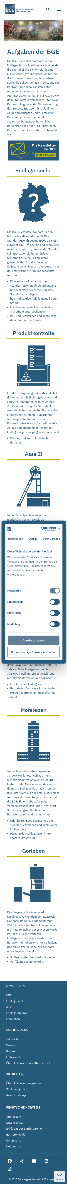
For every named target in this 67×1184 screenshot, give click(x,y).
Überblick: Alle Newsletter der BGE (28, 1063)
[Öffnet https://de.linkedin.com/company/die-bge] (46, 1161)
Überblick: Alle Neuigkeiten (23, 1083)
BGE (9, 995)
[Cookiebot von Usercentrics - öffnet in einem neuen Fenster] (45, 528)
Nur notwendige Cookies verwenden (33, 652)
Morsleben (13, 1019)
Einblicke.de (14, 1057)
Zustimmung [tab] (15, 538)
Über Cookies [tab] (51, 538)
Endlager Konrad (17, 1013)
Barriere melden (16, 1134)
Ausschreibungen (17, 1095)
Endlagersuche (15, 1001)
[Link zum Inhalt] (33, 202)
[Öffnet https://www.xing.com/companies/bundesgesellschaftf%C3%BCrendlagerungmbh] (22, 1161)
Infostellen (13, 1039)
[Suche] (47, 9)
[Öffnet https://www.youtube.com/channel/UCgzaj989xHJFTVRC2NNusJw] (34, 1161)
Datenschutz (14, 1122)
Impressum (13, 1116)
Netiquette (13, 1146)
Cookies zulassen (33, 640)
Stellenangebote (16, 1089)
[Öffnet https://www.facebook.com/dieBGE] (10, 1161)
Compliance (13, 1140)
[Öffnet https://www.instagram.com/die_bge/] (9, 1169)
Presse (10, 1045)
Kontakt (11, 1051)
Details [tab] (33, 538)
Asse (9, 1007)
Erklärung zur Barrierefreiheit (25, 1128)
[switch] (54, 602)
